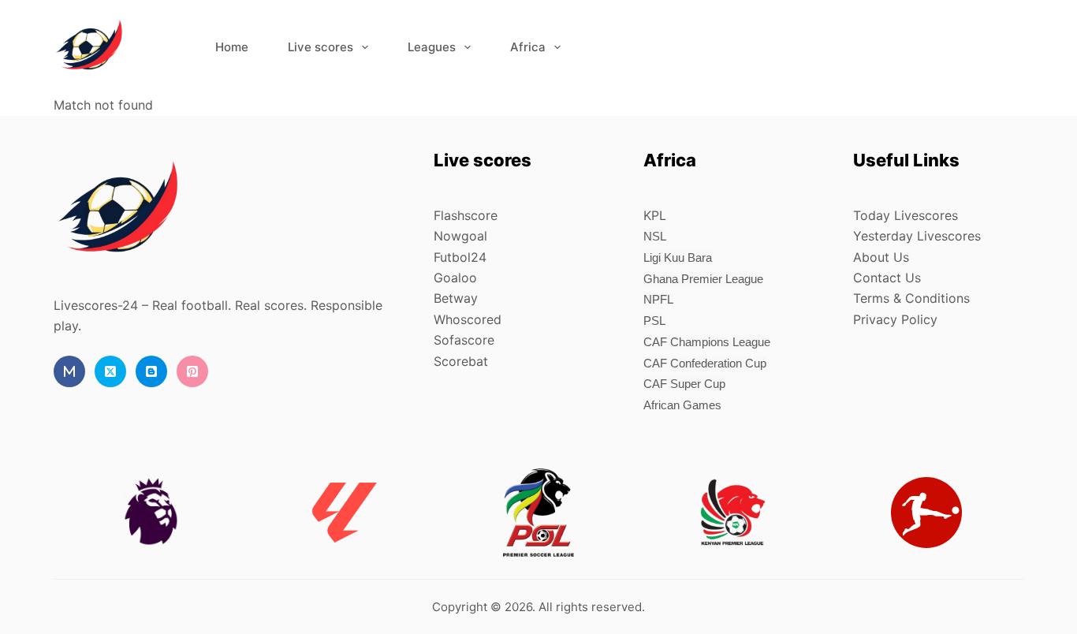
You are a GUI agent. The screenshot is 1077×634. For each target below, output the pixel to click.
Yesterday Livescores (917, 236)
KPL (654, 215)
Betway (456, 298)
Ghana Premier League (703, 278)
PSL (654, 320)
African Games (682, 405)
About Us (881, 257)
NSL (654, 236)
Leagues (432, 46)
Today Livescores (905, 215)
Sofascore (464, 340)
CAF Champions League (706, 342)
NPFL (658, 299)
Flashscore (466, 215)
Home (231, 46)
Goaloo (455, 277)
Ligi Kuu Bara (677, 257)
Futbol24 (460, 257)
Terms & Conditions (911, 298)
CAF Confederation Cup (704, 363)
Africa (528, 46)
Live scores (320, 46)
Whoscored (467, 319)
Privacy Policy (895, 319)
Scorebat (461, 361)
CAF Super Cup (684, 383)
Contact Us (887, 277)
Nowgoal (460, 236)
